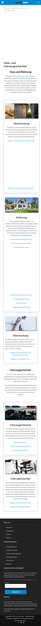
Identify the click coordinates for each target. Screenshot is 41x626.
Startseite (7, 8)
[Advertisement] (20, 37)
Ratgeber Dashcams (20, 442)
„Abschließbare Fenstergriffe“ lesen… (21, 239)
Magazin (8, 564)
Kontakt (8, 534)
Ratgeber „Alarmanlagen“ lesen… (20, 359)
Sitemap (8, 538)
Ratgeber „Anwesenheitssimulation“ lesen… (21, 188)
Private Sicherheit (16, 8)
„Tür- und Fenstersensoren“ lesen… (21, 243)
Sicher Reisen (10, 560)
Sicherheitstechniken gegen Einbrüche (23, 76)
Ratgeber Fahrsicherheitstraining (20, 446)
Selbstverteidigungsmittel (13, 553)
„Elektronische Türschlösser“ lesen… (21, 295)
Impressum (9, 527)
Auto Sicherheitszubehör (20, 450)
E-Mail (7, 583)
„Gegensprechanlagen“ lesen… (21, 307)
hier (24, 577)
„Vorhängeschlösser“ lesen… (21, 299)
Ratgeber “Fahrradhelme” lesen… (21, 507)
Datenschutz (10, 531)
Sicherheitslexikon (11, 557)
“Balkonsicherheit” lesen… (21, 247)
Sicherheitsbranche (11, 547)
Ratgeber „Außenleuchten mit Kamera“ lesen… (21, 140)
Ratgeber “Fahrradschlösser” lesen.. (20, 503)
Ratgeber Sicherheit (12, 550)
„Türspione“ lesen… (21, 303)
